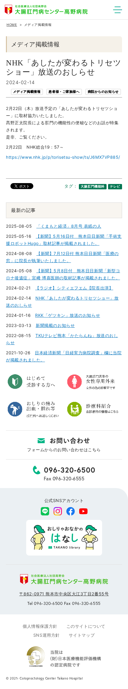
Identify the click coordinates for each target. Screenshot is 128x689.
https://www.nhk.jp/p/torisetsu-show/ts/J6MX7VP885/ (63, 157)
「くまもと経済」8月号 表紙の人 (68, 226)
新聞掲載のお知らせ (55, 325)
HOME (12, 25)
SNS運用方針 (46, 635)
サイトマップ (82, 635)
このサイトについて (85, 626)
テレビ (115, 186)
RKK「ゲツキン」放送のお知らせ (67, 315)
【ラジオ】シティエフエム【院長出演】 (74, 287)
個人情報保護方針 (40, 626)
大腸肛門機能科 (93, 186)
